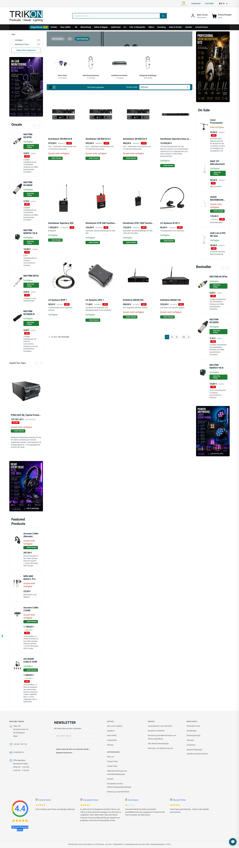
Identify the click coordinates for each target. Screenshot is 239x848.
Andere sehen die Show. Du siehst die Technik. (73, 749)
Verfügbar (27, 40)
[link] (199, 16)
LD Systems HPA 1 (95, 300)
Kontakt (54, 27)
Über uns (110, 757)
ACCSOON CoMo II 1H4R (30, 660)
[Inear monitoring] (26, 87)
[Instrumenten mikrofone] (213, 66)
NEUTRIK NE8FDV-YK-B (30, 231)
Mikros (151, 27)
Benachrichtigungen (194, 750)
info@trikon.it (18, 752)
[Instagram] (66, 744)
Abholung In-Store (27, 44)
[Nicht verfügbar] (17, 404)
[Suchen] (163, 15)
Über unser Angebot (114, 726)
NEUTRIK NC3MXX (27, 183)
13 (184, 337)
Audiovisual (116, 27)
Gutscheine (191, 745)
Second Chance (201, 27)
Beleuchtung (86, 27)
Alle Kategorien (57, 39)
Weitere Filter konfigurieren (26, 50)
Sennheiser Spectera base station (177, 139)
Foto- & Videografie (137, 27)
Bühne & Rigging (101, 27)
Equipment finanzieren (65, 753)
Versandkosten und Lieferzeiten (160, 726)
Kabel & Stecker (175, 27)
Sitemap (110, 745)
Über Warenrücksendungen (158, 744)
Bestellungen (192, 731)
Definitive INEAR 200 (133, 300)
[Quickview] (35, 404)
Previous (31, 812)
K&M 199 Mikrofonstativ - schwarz (217, 164)
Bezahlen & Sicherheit (156, 731)
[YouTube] (61, 744)
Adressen (190, 740)
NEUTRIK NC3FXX (27, 136)
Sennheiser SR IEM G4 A (135, 139)
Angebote (111, 731)
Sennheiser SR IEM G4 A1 (98, 139)
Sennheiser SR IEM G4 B (60, 139)
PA (76, 27)
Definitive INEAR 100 (170, 300)
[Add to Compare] (29, 404)
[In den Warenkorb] (166, 127)
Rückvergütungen (193, 735)
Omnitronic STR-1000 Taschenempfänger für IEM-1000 (150, 223)
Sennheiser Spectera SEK (60, 223)
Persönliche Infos (193, 726)
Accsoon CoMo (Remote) (30, 535)
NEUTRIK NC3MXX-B (28, 312)
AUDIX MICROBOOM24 (218, 198)
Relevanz (165, 87)
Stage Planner (39, 27)
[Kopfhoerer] (26, 486)
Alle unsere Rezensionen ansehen (20, 828)
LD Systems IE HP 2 (170, 223)
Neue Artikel (65, 27)
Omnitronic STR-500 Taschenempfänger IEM (108, 223)
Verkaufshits (112, 740)
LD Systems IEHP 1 (57, 300)
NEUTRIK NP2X (31, 275)
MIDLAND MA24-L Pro (29, 577)
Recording (161, 27)
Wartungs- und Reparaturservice (160, 748)
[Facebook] (56, 744)
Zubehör (188, 27)
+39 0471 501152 (20, 744)
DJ (125, 27)
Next (214, 812)
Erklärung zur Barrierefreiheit (118, 792)
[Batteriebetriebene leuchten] (213, 431)
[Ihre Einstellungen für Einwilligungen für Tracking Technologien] (2, 636)
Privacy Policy (112, 761)
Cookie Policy (112, 766)
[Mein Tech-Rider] (23, 404)
